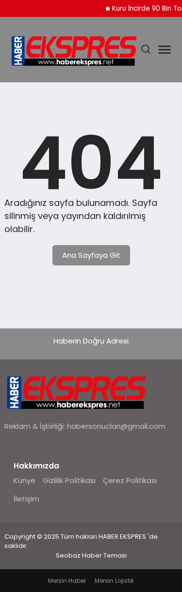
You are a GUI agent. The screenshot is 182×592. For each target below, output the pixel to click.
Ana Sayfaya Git (91, 255)
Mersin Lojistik (114, 580)
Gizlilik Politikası (69, 480)
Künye (24, 480)
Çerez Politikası (130, 480)
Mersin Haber (67, 580)
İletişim (26, 499)
